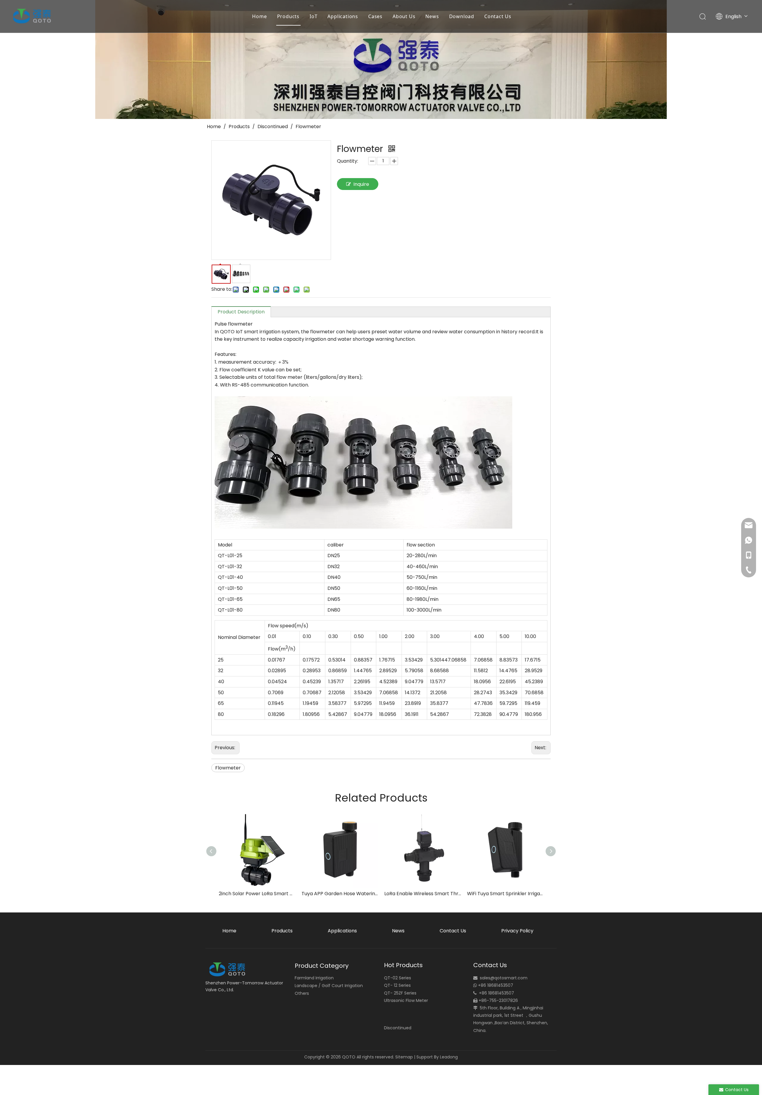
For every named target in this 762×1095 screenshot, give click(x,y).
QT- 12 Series (397, 985)
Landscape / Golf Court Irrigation (329, 986)
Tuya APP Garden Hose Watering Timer (340, 893)
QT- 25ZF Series (400, 993)
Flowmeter (228, 767)
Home (259, 16)
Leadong (449, 1057)
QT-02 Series (397, 978)
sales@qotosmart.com (503, 978)
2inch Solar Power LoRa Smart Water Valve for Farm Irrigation (257, 893)
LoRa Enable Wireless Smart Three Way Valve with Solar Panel (422, 893)
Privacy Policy (517, 930)
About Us (404, 16)
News (432, 16)
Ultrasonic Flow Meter (406, 1000)
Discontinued (397, 1028)
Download (461, 16)
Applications (342, 16)
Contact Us (497, 16)
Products (288, 16)
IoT (313, 16)
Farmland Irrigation (314, 978)
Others (302, 993)
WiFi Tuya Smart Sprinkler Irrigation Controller (505, 893)
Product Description (241, 311)
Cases (375, 16)
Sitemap (404, 1057)
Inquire (361, 184)
